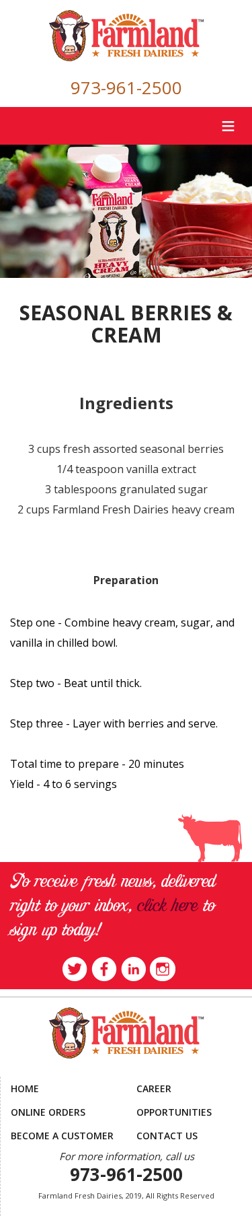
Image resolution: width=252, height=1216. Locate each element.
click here (167, 906)
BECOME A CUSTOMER (62, 1135)
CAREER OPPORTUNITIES (174, 1100)
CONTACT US (167, 1135)
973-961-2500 (126, 87)
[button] (126, 1195)
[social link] (74, 967)
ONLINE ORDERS (48, 1112)
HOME (25, 1088)
